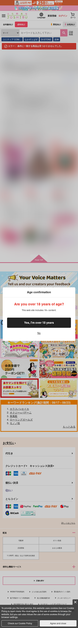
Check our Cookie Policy (20, 623)
